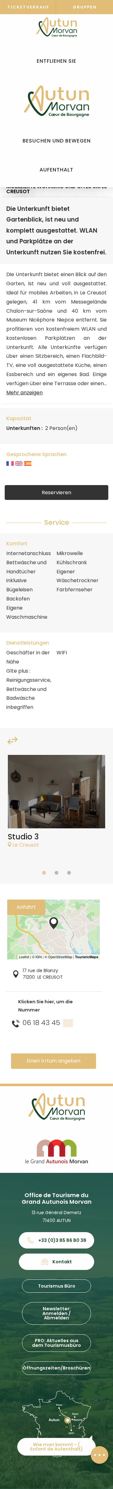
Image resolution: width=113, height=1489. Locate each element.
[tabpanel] (56, 804)
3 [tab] (69, 873)
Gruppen (85, 7)
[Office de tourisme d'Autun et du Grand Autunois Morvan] (56, 101)
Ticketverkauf (28, 7)
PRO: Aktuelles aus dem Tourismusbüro (56, 1342)
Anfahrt (26, 907)
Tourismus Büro (56, 1286)
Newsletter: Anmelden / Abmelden (56, 1313)
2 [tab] (56, 873)
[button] (56, 61)
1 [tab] (44, 873)
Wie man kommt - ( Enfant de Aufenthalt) (56, 1446)
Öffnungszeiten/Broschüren (56, 1368)
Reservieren (56, 492)
